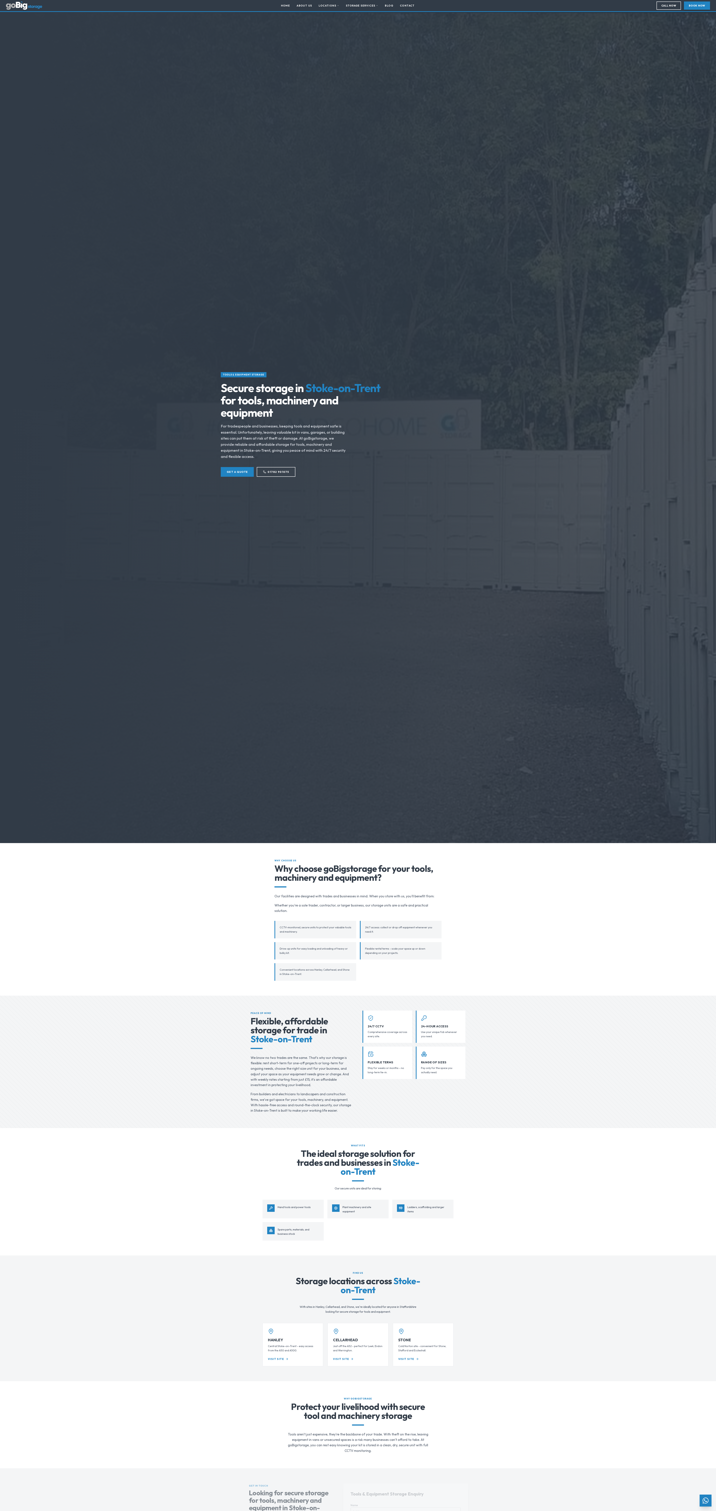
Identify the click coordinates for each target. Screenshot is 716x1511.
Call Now (668, 5)
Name (351, 1505)
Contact (407, 5)
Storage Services (360, 5)
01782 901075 (278, 472)
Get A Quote (237, 472)
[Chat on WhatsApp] (706, 1501)
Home (285, 5)
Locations (327, 5)
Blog (389, 5)
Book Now (697, 5)
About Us (304, 5)
